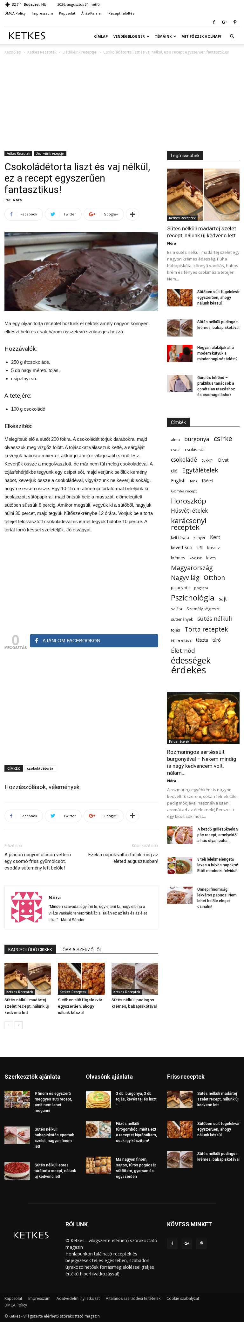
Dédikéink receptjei (80, 52)
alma (175, 439)
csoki (175, 449)
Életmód (183, 650)
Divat (223, 460)
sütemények (182, 619)
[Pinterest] (235, 22)
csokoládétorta (40, 768)
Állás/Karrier (91, 13)
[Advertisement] (122, 103)
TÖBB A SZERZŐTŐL (81, 949)
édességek (191, 660)
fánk (193, 480)
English (178, 481)
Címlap (101, 36)
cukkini (207, 460)
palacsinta (180, 587)
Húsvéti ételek (189, 510)
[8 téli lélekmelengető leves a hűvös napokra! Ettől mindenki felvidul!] (180, 865)
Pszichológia (192, 597)
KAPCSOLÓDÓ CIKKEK (30, 949)
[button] (232, 37)
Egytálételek (200, 470)
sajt (223, 598)
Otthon (214, 577)
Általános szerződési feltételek (133, 1298)
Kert (215, 537)
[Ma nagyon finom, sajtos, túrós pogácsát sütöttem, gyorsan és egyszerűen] (98, 1165)
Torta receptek (206, 629)
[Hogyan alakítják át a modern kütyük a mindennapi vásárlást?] (180, 353)
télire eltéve (181, 640)
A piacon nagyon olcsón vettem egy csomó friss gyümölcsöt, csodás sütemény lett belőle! (37, 861)
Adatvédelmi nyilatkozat (78, 1298)
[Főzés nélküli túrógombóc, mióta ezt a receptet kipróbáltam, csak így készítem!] (98, 1129)
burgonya (196, 439)
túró (217, 640)
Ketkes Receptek (42, 52)
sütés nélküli (214, 618)
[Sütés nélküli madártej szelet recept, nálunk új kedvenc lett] (27, 979)
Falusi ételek (179, 741)
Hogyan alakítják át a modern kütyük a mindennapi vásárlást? (217, 353)
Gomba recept (184, 491)
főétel (207, 481)
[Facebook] (214, 22)
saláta (176, 608)
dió (174, 470)
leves (211, 558)
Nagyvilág (185, 577)
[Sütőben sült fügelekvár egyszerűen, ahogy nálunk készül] (81, 979)
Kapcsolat (67, 13)
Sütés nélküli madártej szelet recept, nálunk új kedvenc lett (26, 1006)
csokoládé (184, 459)
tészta (202, 640)
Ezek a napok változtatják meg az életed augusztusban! (123, 858)
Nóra (17, 199)
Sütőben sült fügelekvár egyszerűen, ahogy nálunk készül (80, 1006)
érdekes (188, 670)
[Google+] (224, 22)
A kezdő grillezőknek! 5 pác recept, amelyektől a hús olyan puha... (217, 835)
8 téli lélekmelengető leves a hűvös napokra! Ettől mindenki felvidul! (217, 865)
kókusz (195, 557)
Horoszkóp (188, 500)
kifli (200, 547)
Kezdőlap (12, 52)
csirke (223, 438)
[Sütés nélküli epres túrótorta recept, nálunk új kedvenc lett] (17, 1171)
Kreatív (213, 547)
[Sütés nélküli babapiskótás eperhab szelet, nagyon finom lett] (17, 1135)
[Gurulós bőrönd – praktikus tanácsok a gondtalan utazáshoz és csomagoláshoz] (180, 383)
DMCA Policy (15, 13)
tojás (175, 630)
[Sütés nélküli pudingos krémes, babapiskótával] (135, 979)
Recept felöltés (121, 13)
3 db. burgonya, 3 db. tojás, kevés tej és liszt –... (136, 1099)
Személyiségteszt (203, 609)
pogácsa (201, 587)
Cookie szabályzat (182, 1298)
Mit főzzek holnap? (201, 36)
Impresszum (42, 13)
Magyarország (192, 567)
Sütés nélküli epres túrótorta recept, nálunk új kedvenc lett (55, 1171)
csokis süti (195, 449)
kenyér (199, 537)
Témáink (163, 36)
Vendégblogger (129, 36)
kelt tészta (180, 537)
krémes (178, 558)
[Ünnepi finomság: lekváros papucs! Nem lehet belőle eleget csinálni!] (180, 895)
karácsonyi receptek (189, 523)
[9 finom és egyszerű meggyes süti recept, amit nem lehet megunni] (17, 1099)
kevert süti (181, 547)
